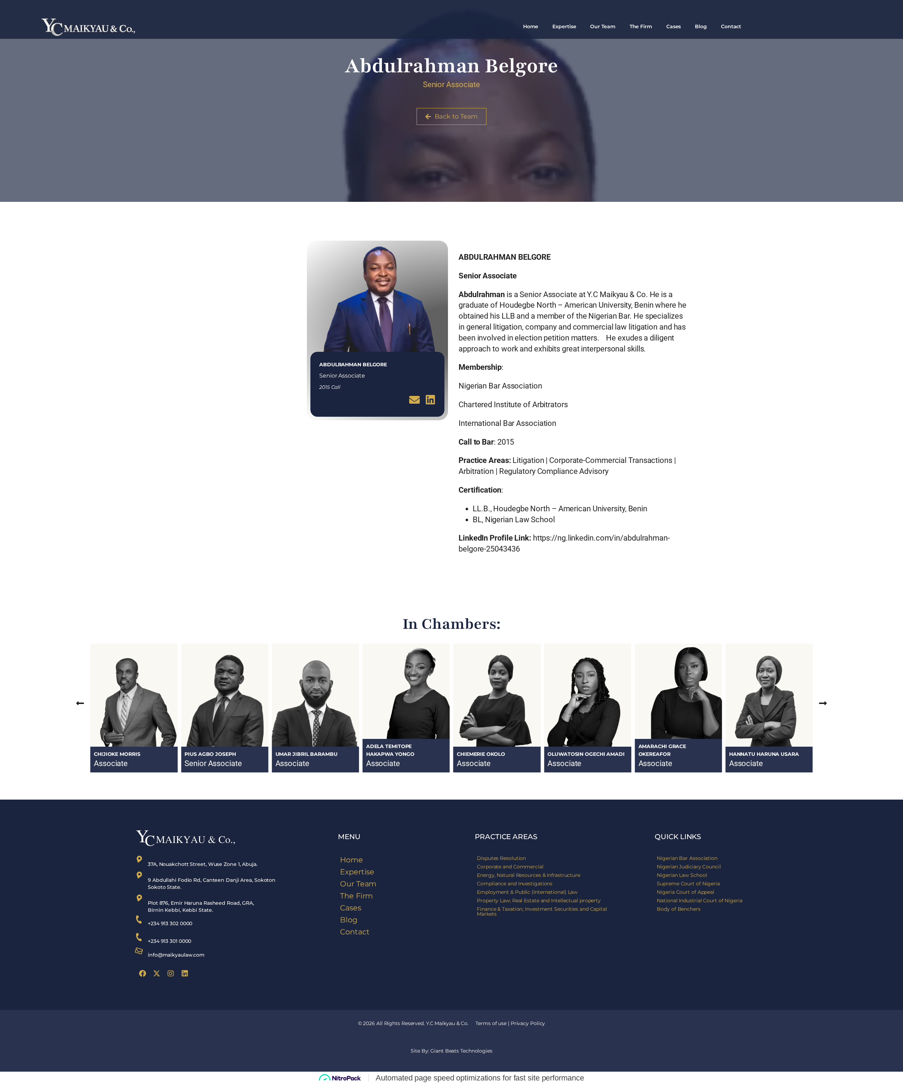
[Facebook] (142, 973)
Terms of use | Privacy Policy (510, 1023)
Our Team (602, 26)
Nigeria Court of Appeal (685, 892)
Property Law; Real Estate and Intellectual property (539, 900)
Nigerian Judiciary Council (689, 866)
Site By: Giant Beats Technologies (451, 1051)
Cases (673, 26)
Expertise (564, 26)
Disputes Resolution (501, 858)
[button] (80, 702)
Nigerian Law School (682, 875)
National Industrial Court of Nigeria (699, 900)
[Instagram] (171, 973)
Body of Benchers (678, 909)
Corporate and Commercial (510, 866)
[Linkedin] (185, 973)
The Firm (641, 26)
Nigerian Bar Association (687, 858)
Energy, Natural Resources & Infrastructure (528, 875)
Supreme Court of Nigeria (688, 883)
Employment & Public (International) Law (527, 892)
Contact (731, 26)
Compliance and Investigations (514, 883)
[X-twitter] (157, 973)
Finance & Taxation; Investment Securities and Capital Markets (542, 911)
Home (531, 26)
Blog (701, 26)
